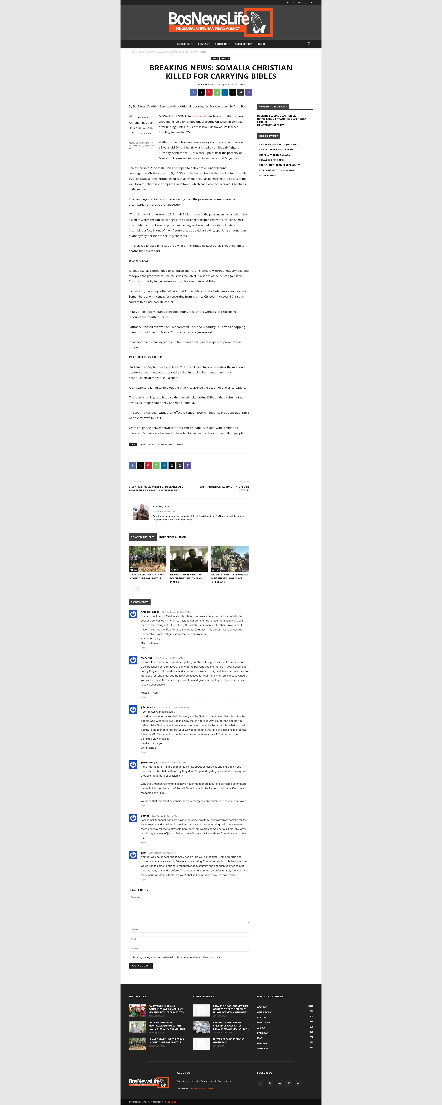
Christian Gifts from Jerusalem (279, 144)
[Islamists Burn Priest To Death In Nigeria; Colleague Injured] (189, 559)
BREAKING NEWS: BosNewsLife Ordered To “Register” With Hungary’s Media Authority (230, 1009)
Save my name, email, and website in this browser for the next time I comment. (176, 957)
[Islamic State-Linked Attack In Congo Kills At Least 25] (147, 559)
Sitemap (172, 1101)
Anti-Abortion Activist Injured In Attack (224, 488)
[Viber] (248, 92)
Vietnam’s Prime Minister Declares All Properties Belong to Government (156, 488)
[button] (309, 44)
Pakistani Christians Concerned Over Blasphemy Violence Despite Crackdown (166, 1009)
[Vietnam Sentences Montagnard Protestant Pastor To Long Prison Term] (137, 1027)
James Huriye (149, 762)
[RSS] (293, 2)
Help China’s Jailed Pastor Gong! (279, 165)
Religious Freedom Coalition (277, 170)
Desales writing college (274, 154)
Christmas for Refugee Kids (276, 149)
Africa (141, 51)
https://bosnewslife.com (164, 511)
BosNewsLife (201, 116)
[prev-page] (131, 589)
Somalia (225, 58)
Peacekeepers (165, 444)
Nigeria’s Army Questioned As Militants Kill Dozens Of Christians (229, 578)
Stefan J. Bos (207, 84)
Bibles (151, 444)
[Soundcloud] (299, 2)
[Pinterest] (209, 92)
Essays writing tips (271, 159)
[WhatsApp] (217, 92)
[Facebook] (287, 2)
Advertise (183, 44)
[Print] (240, 92)
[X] (305, 2)
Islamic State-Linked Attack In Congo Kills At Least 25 (166, 1041)
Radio (261, 44)
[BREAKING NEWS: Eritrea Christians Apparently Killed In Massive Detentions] (201, 1027)
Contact (204, 44)
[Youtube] (310, 2)
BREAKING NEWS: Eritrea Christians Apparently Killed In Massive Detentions (231, 1025)
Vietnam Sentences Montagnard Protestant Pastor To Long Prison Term (167, 1025)
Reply (143, 648)
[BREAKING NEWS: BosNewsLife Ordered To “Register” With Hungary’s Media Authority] (201, 1010)
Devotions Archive (270, 125)
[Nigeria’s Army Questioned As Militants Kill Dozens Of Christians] (230, 559)
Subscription (244, 44)
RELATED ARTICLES (143, 537)
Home (132, 51)
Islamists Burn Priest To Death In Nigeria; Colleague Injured (187, 578)
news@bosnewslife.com (202, 1088)
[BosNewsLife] (221, 22)
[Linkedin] (225, 92)
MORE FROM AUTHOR (172, 537)
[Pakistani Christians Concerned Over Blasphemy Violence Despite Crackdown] (137, 1010)
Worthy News (268, 175)
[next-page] (136, 589)
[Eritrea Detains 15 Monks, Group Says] (201, 1044)
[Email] (232, 92)
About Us (221, 44)
